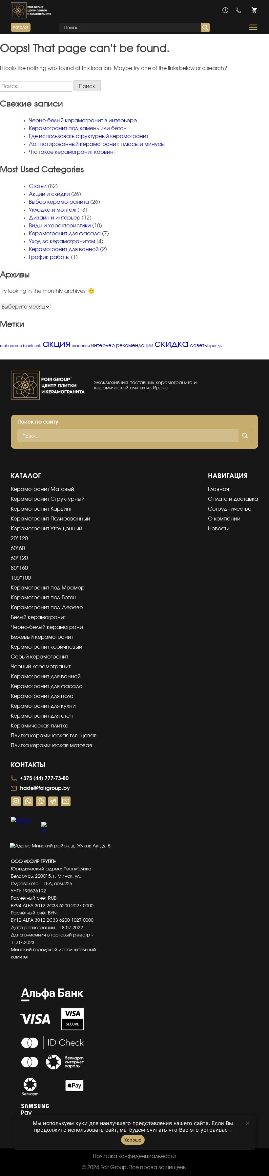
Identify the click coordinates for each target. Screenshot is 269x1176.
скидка (172, 344)
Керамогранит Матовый (42, 489)
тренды (215, 346)
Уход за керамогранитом (62, 241)
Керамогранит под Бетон (43, 597)
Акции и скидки (49, 194)
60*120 (19, 558)
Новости (219, 528)
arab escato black (16, 346)
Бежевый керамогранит (42, 637)
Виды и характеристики (60, 225)
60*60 (18, 548)
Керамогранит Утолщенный (46, 528)
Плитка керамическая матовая (51, 745)
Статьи (38, 186)
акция (57, 344)
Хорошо (133, 1139)
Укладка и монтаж (52, 210)
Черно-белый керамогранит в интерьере (83, 120)
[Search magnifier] (205, 27)
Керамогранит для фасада (65, 233)
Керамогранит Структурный (48, 499)
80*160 (19, 568)
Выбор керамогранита (59, 202)
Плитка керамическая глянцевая (53, 735)
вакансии (81, 346)
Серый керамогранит (39, 656)
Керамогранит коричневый (46, 647)
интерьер (103, 345)
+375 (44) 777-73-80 (44, 778)
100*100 (21, 578)
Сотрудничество (229, 509)
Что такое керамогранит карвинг (72, 152)
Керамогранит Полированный (50, 518)
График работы (49, 257)
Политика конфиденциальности (134, 1156)
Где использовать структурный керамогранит (88, 136)
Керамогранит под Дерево (47, 607)
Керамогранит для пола (42, 696)
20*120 (19, 538)
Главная (218, 489)
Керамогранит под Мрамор (48, 587)
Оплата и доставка (233, 499)
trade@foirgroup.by (45, 788)
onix (37, 346)
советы (199, 345)
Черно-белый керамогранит (48, 627)
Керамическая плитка (40, 725)
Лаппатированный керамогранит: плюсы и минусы (97, 144)
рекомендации (134, 345)
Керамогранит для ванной (64, 249)
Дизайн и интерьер (54, 217)
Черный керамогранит (41, 666)
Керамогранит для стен (42, 716)
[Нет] (247, 1123)
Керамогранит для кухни (43, 706)
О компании (224, 518)
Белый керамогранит (38, 617)
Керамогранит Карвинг (41, 509)
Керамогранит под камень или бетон (78, 128)
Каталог (20, 27)
